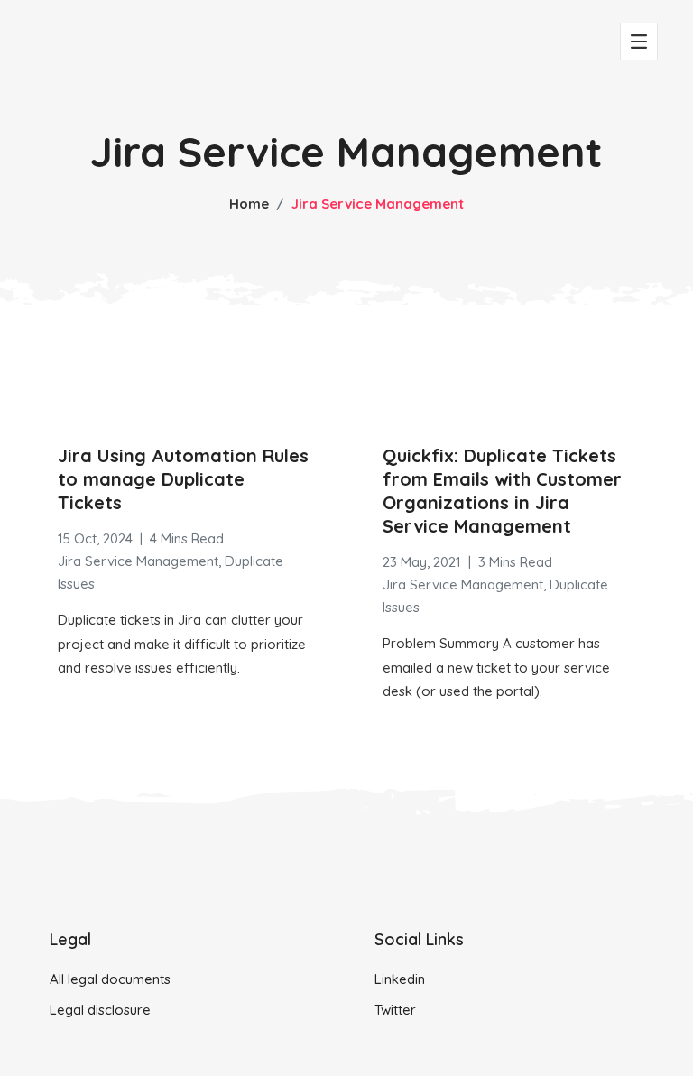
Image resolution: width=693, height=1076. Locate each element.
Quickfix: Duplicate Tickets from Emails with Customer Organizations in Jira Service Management (502, 490)
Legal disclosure (100, 1009)
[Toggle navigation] (639, 41)
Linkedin (399, 979)
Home (249, 203)
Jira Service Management (138, 561)
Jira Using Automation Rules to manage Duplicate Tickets (183, 479)
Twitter (395, 1009)
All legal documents (110, 979)
